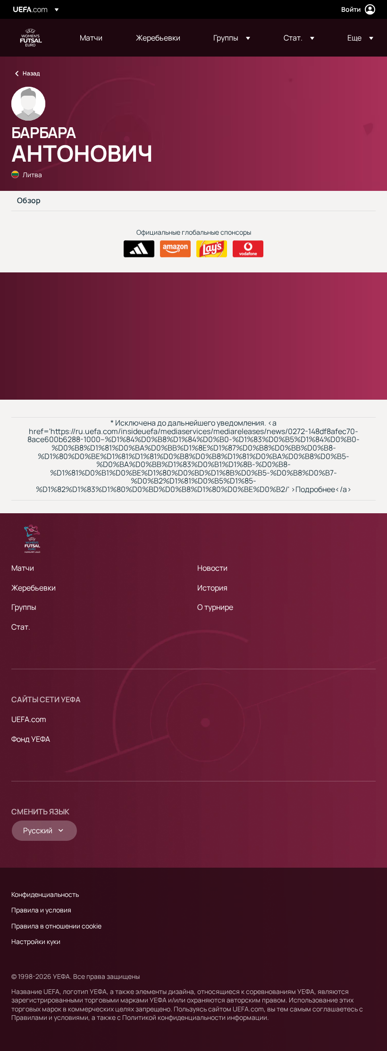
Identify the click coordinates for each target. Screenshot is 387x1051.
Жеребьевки (33, 588)
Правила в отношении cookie (56, 925)
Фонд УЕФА (30, 739)
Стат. (20, 627)
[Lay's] (211, 248)
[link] (91, 38)
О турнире (215, 607)
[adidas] (139, 248)
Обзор (29, 201)
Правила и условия (41, 909)
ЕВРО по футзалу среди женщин (31, 38)
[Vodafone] (248, 248)
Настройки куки (35, 941)
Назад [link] (31, 73)
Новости (212, 568)
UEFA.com (28, 719)
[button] (231, 38)
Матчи (22, 568)
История (212, 588)
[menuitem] (96, 38)
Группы (23, 607)
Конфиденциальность (45, 894)
